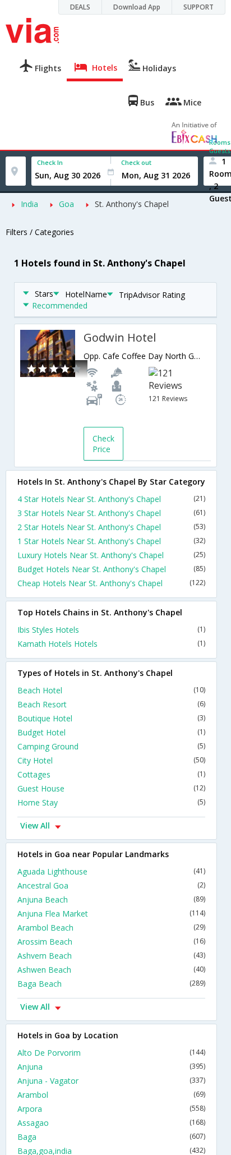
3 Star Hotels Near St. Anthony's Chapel (111, 513)
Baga (111, 1136)
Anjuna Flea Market (111, 913)
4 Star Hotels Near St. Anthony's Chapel (111, 499)
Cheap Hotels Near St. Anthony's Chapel (111, 583)
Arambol (111, 1094)
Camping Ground (111, 746)
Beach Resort (111, 704)
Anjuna (111, 1066)
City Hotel (111, 760)
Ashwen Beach (111, 969)
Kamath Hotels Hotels (111, 643)
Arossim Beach (111, 941)
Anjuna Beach (111, 899)
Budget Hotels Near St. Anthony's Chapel (111, 569)
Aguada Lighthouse (111, 871)
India (29, 204)
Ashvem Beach (111, 955)
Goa (66, 204)
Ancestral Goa (111, 885)
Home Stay (111, 802)
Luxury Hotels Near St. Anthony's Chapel (111, 555)
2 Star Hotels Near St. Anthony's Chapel (111, 527)
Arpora (111, 1108)
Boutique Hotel (111, 718)
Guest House (111, 788)
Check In (50, 162)
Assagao (111, 1122)
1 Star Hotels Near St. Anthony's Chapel (111, 541)
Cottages (111, 774)
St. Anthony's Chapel (132, 204)
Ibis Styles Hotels (111, 629)
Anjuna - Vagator (111, 1080)
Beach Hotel (111, 690)
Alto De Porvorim (111, 1052)
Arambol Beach (111, 927)
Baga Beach (111, 983)
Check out (136, 162)
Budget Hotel (111, 732)
